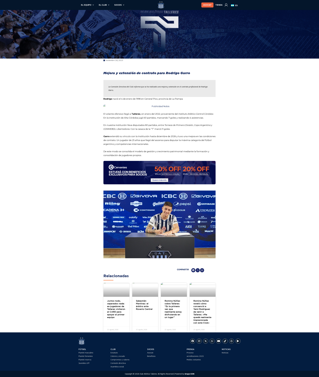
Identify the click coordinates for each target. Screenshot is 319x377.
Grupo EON (189, 374)
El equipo (86, 5)
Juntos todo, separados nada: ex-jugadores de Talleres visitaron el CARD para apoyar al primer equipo (116, 309)
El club (103, 5)
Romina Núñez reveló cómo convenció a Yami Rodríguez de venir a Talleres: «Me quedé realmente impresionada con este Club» (202, 312)
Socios (118, 5)
